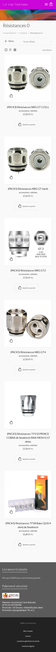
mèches (33, 110)
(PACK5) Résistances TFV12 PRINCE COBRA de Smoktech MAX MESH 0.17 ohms (28, 437)
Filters (11, 41)
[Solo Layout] (6, 50)
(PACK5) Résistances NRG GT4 (28, 352)
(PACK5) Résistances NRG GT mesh (28, 188)
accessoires (24, 110)
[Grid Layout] (15, 50)
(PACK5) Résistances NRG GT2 (28, 270)
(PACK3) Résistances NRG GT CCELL (28, 107)
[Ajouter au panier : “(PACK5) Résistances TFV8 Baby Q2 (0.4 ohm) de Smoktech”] (10, 511)
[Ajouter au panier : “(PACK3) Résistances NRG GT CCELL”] (10, 95)
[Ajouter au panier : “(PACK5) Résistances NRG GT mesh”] (10, 177)
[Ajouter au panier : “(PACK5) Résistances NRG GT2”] (10, 259)
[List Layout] (10, 50)
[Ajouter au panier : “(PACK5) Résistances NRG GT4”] (10, 340)
